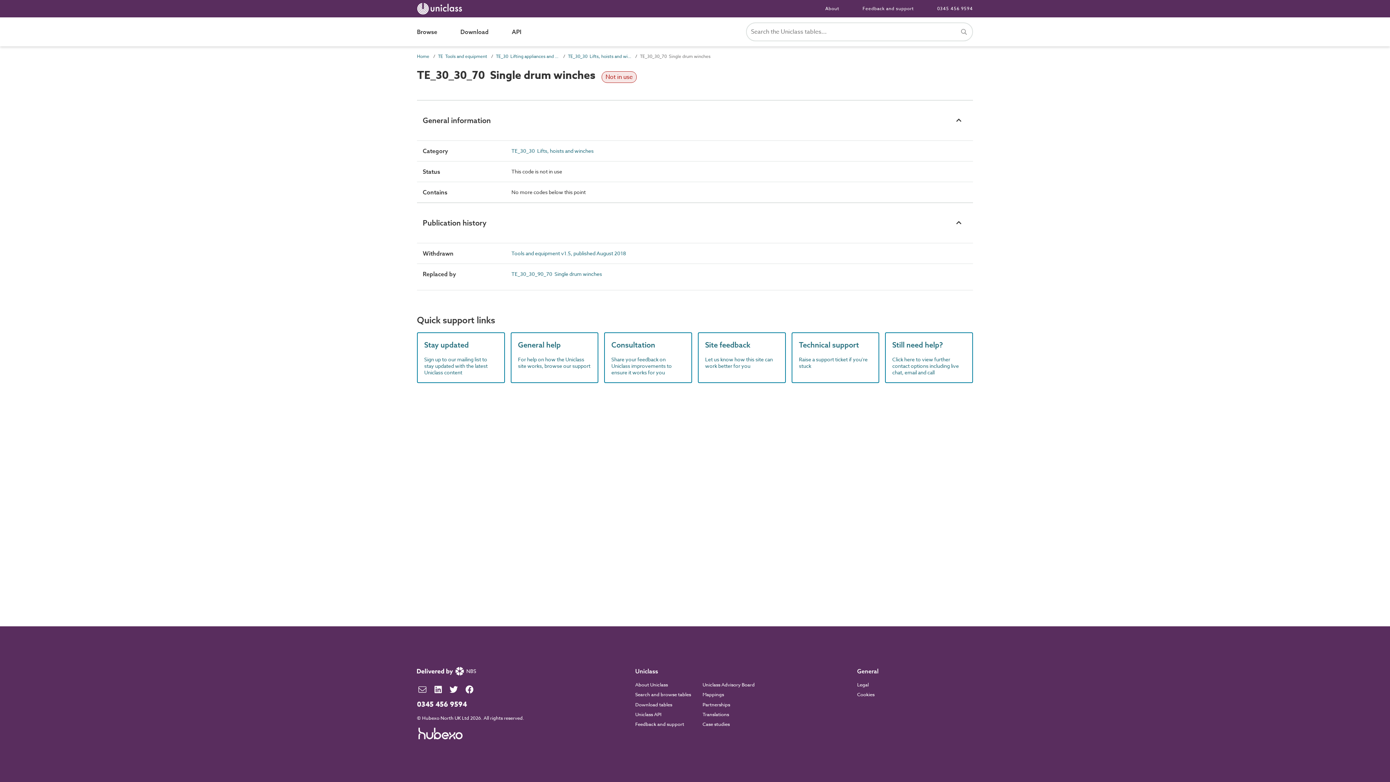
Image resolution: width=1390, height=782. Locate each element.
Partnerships (716, 704)
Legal (863, 684)
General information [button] (457, 120)
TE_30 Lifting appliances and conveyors (527, 56)
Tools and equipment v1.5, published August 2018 (568, 253)
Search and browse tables (663, 694)
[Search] (964, 32)
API (516, 31)
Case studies (716, 724)
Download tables (653, 704)
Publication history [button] (454, 222)
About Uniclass (651, 684)
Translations (716, 714)
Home (423, 56)
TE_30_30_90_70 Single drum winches (556, 273)
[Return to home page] (441, 8)
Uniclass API (648, 714)
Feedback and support (888, 8)
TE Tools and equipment (462, 56)
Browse (427, 31)
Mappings (713, 694)
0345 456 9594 (955, 8)
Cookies (866, 694)
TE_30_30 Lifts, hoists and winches (599, 56)
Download (474, 31)
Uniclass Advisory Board (729, 684)
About (832, 8)
